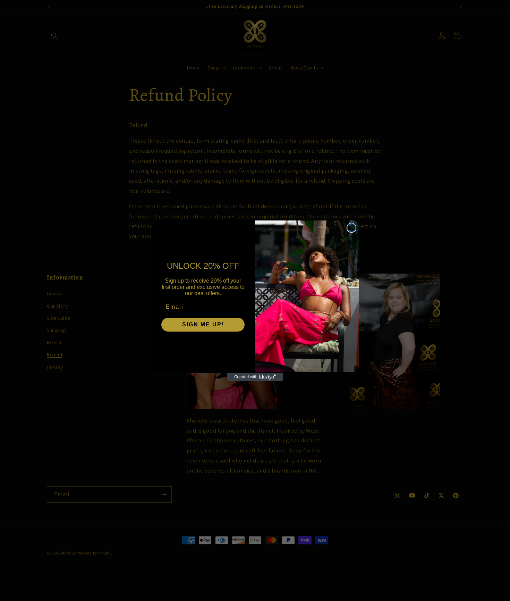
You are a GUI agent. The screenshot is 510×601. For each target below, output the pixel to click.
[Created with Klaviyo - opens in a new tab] (255, 377)
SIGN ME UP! (203, 324)
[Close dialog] (351, 228)
